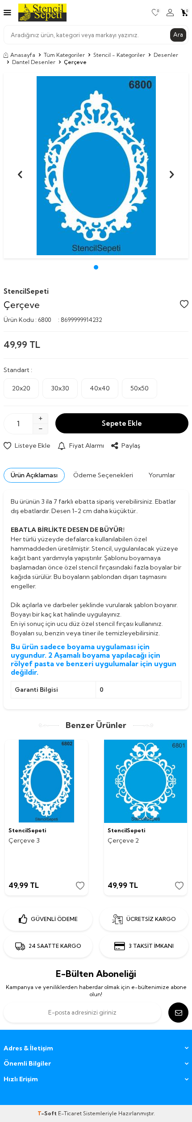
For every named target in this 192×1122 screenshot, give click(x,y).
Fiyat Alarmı (86, 445)
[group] (96, 165)
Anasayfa (22, 54)
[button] (96, 267)
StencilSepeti (26, 291)
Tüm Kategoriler (64, 54)
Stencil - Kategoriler (119, 54)
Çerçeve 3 (24, 840)
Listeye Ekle (32, 445)
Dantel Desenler (33, 62)
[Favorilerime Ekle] (80, 886)
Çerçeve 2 (123, 840)
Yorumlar (162, 475)
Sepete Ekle (122, 423)
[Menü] (7, 12)
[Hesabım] (170, 12)
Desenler (166, 54)
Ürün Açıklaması (34, 475)
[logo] (42, 12)
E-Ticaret (70, 1113)
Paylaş (130, 445)
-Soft (48, 1113)
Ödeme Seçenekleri (103, 475)
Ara (178, 34)
